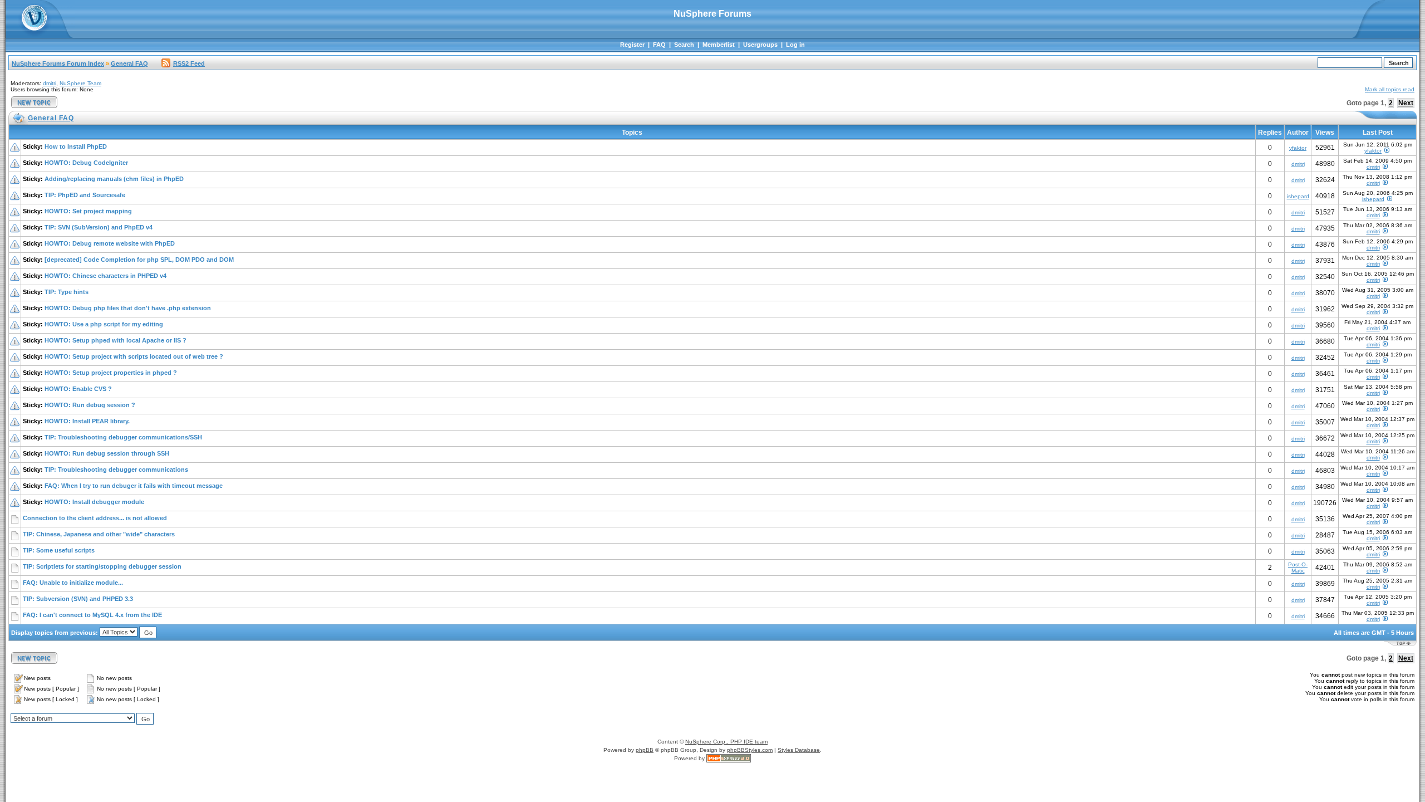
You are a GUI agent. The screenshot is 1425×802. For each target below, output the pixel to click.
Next (1405, 103)
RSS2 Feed (189, 63)
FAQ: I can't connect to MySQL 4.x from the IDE (92, 615)
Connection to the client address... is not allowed (95, 518)
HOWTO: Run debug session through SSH (107, 453)
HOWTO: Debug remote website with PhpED (110, 243)
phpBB (644, 750)
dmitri (49, 83)
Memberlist (718, 44)
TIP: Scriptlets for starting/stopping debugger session (102, 566)
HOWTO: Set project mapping (88, 211)
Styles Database (799, 750)
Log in (795, 44)
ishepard (1298, 196)
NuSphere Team (80, 83)
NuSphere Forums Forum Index (58, 63)
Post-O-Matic (1298, 567)
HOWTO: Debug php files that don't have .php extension (128, 308)
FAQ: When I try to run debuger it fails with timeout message (134, 485)
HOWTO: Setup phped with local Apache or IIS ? (115, 340)
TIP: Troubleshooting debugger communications (116, 469)
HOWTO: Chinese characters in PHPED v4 (105, 275)
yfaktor (1297, 148)
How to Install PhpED (76, 146)
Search (684, 44)
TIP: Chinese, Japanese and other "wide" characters (99, 534)
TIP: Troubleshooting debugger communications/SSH (123, 437)
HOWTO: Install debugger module (94, 501)
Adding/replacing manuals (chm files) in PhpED (114, 178)
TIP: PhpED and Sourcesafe (85, 195)
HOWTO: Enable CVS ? (78, 388)
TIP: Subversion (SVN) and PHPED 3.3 (78, 598)
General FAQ (129, 63)
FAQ (659, 44)
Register (632, 44)
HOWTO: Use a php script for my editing (104, 324)
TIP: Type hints (67, 291)
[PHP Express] (728, 758)
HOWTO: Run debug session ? (90, 405)
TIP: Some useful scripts (59, 550)
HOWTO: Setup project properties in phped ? (111, 372)
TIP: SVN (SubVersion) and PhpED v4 (99, 227)
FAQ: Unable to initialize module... (73, 582)
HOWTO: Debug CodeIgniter (86, 162)
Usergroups (760, 44)
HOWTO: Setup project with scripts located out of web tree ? (134, 356)
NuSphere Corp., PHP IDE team (726, 742)
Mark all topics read (1389, 89)
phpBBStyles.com (750, 750)
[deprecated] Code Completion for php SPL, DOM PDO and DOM (139, 259)
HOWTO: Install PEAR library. (87, 421)
